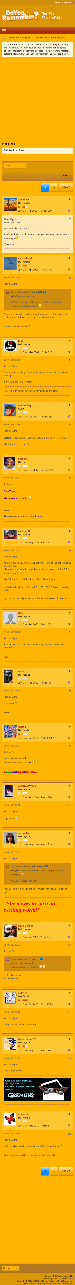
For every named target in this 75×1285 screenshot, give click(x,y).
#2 (70, 278)
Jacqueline (24, 833)
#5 (70, 478)
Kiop (20, 341)
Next (66, 187)
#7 (70, 632)
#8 (70, 691)
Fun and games (59, 38)
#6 (70, 551)
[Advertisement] (37, 96)
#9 (70, 746)
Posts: (43, 211)
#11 (69, 853)
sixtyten (22, 993)
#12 (69, 945)
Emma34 (23, 1114)
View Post (44, 292)
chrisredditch (25, 531)
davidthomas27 (27, 1039)
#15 (69, 1134)
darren (22, 726)
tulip (20, 613)
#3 (70, 360)
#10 (69, 805)
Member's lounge (42, 38)
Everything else (24, 38)
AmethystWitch (27, 786)
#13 (69, 1012)
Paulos (22, 671)
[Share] (69, 210)
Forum (11, 38)
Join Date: (23, 211)
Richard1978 (25, 258)
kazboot (23, 458)
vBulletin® (56, 1279)
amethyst (23, 199)
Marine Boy (24, 405)
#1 (70, 219)
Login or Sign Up (63, 2)
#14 (69, 1059)
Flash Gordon (25, 926)
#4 (70, 425)
